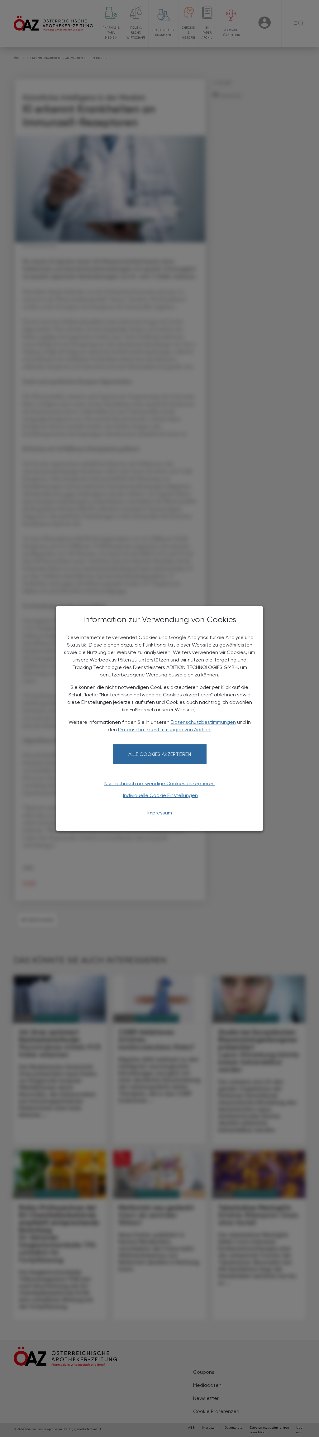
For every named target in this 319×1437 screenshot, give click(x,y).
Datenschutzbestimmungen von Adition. (165, 730)
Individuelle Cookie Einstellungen (160, 795)
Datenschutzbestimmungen (203, 722)
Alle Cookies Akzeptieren (159, 754)
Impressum (159, 813)
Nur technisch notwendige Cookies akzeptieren (159, 783)
